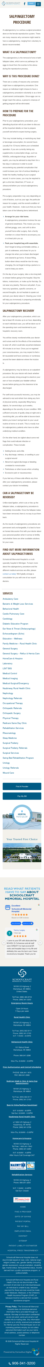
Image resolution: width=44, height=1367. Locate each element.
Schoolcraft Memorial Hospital (21, 910)
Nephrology (8, 693)
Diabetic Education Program (15, 623)
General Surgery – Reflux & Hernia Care (21, 653)
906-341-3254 (25, 1182)
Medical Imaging (10, 678)
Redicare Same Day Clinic (15, 722)
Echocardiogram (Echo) (13, 633)
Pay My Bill (22, 796)
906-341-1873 (25, 1072)
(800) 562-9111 (26, 1030)
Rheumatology (9, 732)
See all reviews (16, 923)
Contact (23, 1235)
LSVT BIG (7, 668)
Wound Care (8, 772)
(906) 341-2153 (24, 1033)
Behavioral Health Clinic (22, 1042)
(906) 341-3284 (24, 1148)
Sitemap (23, 1240)
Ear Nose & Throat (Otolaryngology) (19, 628)
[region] (22, 852)
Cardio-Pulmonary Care (13, 613)
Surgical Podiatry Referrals (15, 747)
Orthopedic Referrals (12, 708)
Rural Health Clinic (22, 1017)
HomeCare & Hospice (12, 658)
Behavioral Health (11, 608)
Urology (6, 762)
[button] (37, 847)
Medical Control (10, 673)
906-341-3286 (25, 1055)
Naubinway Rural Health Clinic (16, 688)
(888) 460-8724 (26, 996)
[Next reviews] (40, 943)
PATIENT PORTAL (23, 1221)
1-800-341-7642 (25, 1146)
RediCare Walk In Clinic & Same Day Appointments (22, 1082)
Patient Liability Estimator (23, 1245)
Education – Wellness (12, 638)
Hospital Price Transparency (23, 1250)
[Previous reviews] (4, 943)
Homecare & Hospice (22, 1138)
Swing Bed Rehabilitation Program (18, 757)
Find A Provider (22, 786)
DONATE (31, 3)
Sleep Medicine (10, 737)
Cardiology (7, 618)
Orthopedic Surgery (12, 713)
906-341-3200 (23, 1363)
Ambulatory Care (10, 598)
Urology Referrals (11, 767)
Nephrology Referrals (12, 698)
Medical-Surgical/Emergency (16, 683)
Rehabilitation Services (13, 727)
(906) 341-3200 (25, 999)
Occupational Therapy (13, 703)
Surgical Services (11, 752)
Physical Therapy (11, 717)
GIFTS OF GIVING (23, 1216)
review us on (26, 923)
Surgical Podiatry (10, 742)
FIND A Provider (23, 1211)
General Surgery (10, 648)
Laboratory (7, 663)
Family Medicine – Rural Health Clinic (20, 643)
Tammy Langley (19, 930)
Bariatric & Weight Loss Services (18, 603)
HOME (23, 1206)
